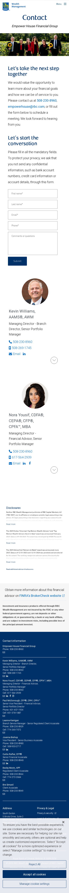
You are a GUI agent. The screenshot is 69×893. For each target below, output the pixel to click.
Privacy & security (45, 813)
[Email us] (4, 652)
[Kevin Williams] (54, 360)
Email (16, 354)
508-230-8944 (16, 774)
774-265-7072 (14, 729)
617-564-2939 (21, 457)
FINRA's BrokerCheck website (40, 596)
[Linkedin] (24, 354)
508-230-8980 (16, 743)
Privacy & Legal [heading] (45, 808)
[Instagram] (13, 696)
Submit (17, 261)
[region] (34, 855)
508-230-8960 (47, 100)
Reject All (34, 864)
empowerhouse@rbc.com (26, 106)
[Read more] (10, 524)
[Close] (63, 822)
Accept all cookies (34, 874)
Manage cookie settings (35, 884)
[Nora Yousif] (54, 470)
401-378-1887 (14, 712)
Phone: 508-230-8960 (13, 649)
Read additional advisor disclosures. (20, 569)
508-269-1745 (21, 348)
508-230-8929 (16, 726)
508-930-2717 (14, 746)
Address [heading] (7, 808)
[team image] (34, 44)
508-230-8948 (16, 760)
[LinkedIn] (7, 676)
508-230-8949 (16, 790)
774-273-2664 (14, 777)
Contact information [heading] (14, 640)
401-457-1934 (16, 709)
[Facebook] (30, 463)
